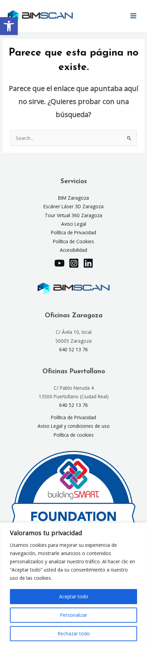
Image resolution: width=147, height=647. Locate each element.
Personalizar (73, 615)
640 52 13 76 (73, 349)
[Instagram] (74, 263)
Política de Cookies (73, 241)
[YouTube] (59, 263)
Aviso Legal (73, 224)
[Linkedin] (88, 263)
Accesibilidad (73, 250)
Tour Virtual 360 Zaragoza (73, 215)
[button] (9, 26)
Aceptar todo (73, 596)
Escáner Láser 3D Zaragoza (73, 206)
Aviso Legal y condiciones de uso (74, 426)
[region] (73, 584)
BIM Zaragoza (73, 198)
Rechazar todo (73, 633)
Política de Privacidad (73, 232)
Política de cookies (74, 435)
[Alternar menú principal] (133, 16)
